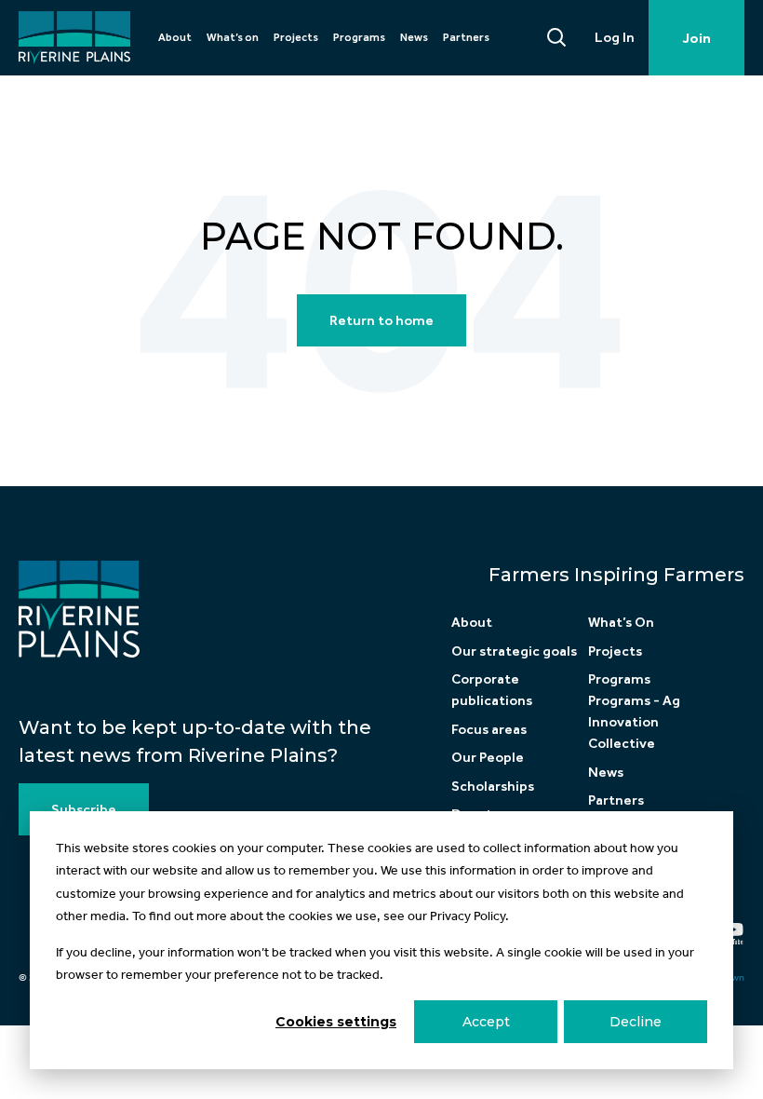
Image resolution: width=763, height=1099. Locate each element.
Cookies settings (335, 1021)
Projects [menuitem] (296, 37)
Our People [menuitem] (487, 757)
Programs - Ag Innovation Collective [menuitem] (634, 722)
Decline (635, 1021)
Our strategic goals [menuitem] (514, 651)
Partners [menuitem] (466, 37)
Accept (486, 1021)
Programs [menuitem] (359, 37)
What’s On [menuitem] (621, 622)
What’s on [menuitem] (233, 37)
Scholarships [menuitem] (492, 786)
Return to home (381, 320)
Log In (615, 37)
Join (696, 38)
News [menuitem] (414, 37)
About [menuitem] (175, 37)
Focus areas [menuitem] (489, 729)
